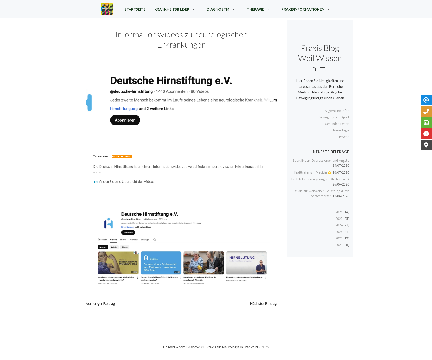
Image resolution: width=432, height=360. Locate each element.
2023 (339, 231)
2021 (339, 244)
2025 (339, 218)
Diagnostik (218, 9)
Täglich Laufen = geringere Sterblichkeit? (320, 179)
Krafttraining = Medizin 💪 (313, 172)
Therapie (255, 9)
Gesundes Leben (337, 124)
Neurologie (121, 156)
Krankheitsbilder (171, 9)
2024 (339, 225)
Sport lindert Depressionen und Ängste (321, 160)
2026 (339, 212)
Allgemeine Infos (337, 111)
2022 (339, 238)
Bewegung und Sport (334, 117)
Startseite (134, 9)
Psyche (344, 137)
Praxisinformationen (302, 9)
